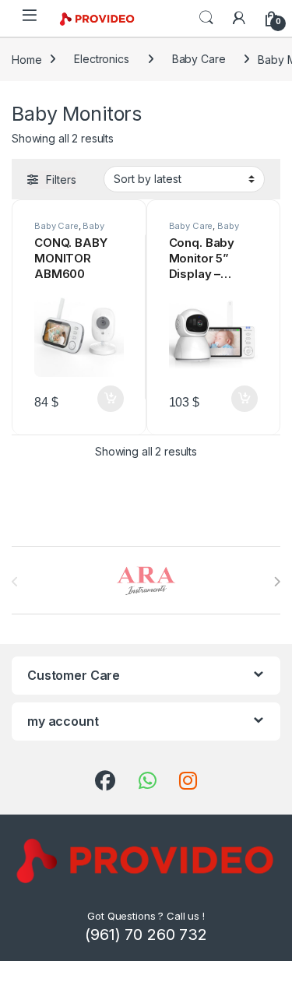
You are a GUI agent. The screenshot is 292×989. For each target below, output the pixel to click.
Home (26, 58)
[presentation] (276, 581)
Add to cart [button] (110, 398)
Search (206, 17)
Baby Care (199, 58)
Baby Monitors (69, 230)
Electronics (101, 58)
